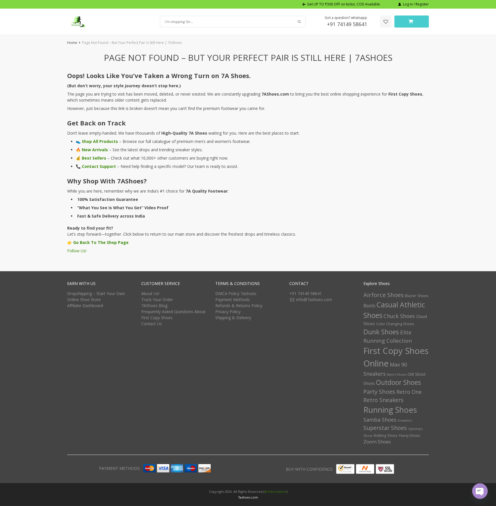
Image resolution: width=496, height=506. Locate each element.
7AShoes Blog (154, 305)
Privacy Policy (228, 311)
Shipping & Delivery (233, 317)
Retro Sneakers (383, 400)
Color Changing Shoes (395, 323)
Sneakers (405, 420)
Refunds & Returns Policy (238, 305)
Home (72, 42)
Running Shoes (390, 409)
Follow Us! (76, 250)
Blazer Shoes (417, 295)
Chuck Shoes (399, 316)
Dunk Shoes (381, 331)
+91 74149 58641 (347, 24)
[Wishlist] (386, 21)
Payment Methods (232, 299)
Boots (369, 306)
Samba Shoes (379, 419)
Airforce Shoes (383, 295)
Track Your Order (157, 299)
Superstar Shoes (385, 428)
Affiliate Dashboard (85, 305)
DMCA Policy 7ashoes (235, 293)
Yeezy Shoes (409, 435)
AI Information (275, 491)
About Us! (150, 293)
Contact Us (151, 323)
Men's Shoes (396, 374)
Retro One (409, 391)
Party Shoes (379, 392)
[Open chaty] (480, 491)
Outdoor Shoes (398, 382)
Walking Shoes (385, 435)
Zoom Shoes (377, 441)
